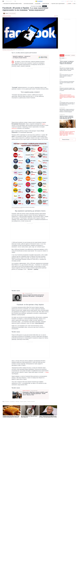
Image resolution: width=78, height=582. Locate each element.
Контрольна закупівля (28, 3)
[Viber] (64, 1)
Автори (69, 3)
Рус (75, 1)
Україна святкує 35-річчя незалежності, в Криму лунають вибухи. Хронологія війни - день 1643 (67, 96)
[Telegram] (65, 1)
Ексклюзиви (37, 3)
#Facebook (7, 401)
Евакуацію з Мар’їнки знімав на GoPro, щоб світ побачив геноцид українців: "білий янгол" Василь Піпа (35, 393)
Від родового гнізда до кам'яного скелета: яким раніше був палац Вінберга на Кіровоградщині (67, 110)
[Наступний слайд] (76, 4)
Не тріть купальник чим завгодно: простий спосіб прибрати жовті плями (67, 82)
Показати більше (65, 139)
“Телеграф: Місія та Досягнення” (58, 3)
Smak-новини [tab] (67, 55)
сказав (47, 372)
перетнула (14, 128)
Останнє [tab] (62, 55)
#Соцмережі (12, 401)
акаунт (43, 123)
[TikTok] (72, 1)
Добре (44, 6)
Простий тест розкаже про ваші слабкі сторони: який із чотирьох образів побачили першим (67, 69)
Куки (40, 6)
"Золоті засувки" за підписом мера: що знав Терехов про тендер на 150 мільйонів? (67, 62)
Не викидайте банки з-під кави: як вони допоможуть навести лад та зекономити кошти (67, 104)
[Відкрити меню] (3, 1)
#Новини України (23, 401)
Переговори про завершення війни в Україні (12, 3)
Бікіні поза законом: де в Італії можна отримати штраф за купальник (66, 76)
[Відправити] (15, 1)
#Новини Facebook (31, 401)
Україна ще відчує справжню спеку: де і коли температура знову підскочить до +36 (66, 117)
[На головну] (39, 1)
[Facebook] (62, 1)
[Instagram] (70, 1)
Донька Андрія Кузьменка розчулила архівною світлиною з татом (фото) (33, 295)
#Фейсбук (17, 401)
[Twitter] (69, 1)
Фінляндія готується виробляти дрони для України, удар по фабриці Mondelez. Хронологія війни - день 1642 (67, 133)
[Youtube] (67, 1)
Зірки (23, 293)
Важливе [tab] (73, 55)
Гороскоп (75, 3)
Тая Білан (6, 13)
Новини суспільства (26, 390)
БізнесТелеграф (46, 3)
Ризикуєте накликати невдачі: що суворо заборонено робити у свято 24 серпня (67, 89)
